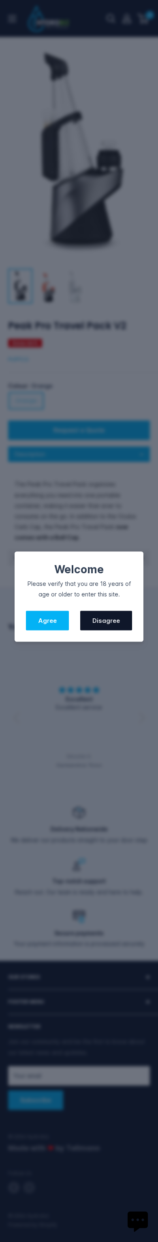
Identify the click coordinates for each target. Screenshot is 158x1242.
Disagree (106, 620)
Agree (47, 620)
